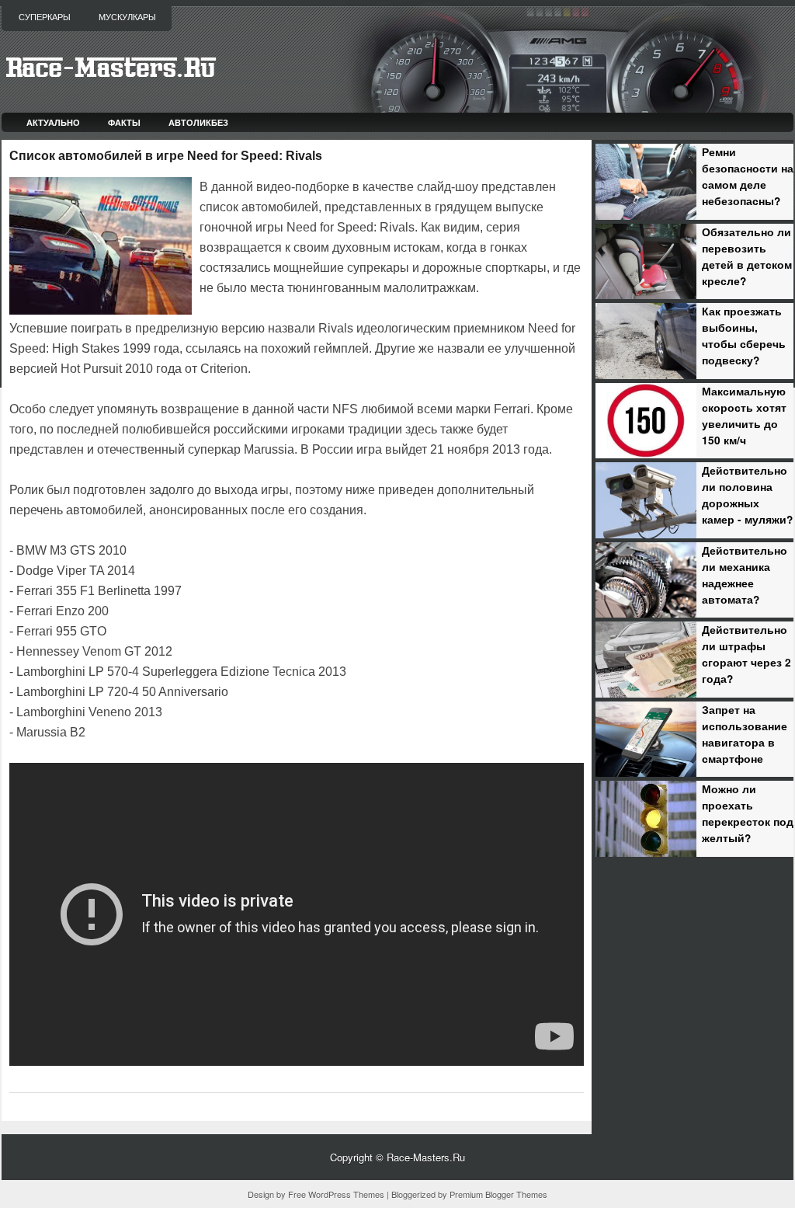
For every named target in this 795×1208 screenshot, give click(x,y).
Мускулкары (127, 17)
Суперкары (45, 17)
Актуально (53, 122)
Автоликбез (198, 122)
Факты (124, 122)
